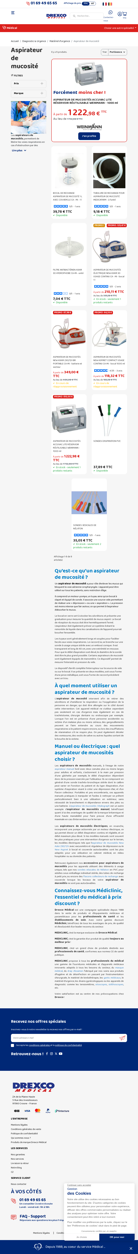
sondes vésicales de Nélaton (93, 870)
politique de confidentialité (68, 1045)
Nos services (17, 1159)
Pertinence (116, 52)
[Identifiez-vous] (119, 16)
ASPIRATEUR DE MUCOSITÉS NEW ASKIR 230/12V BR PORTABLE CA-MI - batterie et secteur (67, 362)
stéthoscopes (116, 984)
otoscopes (101, 984)
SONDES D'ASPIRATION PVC (107, 441)
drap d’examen (75, 971)
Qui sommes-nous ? (21, 1138)
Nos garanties (18, 1155)
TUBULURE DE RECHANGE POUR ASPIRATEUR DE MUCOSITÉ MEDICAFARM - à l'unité (109, 196)
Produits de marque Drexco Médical (28, 1142)
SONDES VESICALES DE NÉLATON (84, 527)
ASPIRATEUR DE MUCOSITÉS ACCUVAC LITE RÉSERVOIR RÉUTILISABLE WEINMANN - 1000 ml (85, 101)
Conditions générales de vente (26, 1129)
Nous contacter (18, 1184)
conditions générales (39, 1045)
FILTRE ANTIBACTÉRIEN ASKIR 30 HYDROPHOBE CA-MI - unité (68, 271)
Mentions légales (19, 1125)
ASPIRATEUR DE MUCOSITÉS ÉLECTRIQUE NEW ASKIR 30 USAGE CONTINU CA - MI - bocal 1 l (108, 275)
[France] (105, 4)
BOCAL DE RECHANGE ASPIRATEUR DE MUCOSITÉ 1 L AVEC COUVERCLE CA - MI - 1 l (67, 196)
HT (92, 3)
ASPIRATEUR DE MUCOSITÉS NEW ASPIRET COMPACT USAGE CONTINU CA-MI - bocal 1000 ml (109, 360)
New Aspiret (61, 850)
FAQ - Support (33, 1216)
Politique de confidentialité (24, 1134)
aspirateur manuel (64, 769)
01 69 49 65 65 (44, 4)
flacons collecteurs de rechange (100, 877)
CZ (12, 1172)
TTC (86, 3)
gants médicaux (112, 978)
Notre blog (16, 1168)
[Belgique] (110, 4)
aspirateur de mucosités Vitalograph (90, 806)
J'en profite (89, 136)
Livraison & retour (20, 1163)
